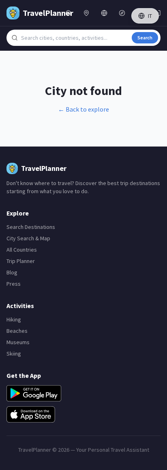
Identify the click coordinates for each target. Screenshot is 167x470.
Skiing (13, 353)
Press (13, 283)
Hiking (13, 319)
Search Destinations (30, 227)
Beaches (17, 330)
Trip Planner (20, 261)
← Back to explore (83, 109)
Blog (11, 272)
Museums (18, 342)
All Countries (21, 249)
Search (144, 37)
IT (150, 15)
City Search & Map (28, 238)
